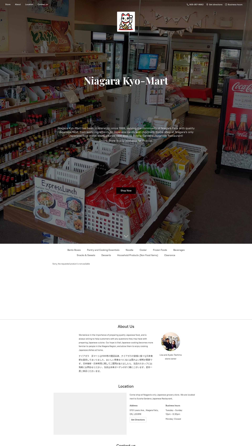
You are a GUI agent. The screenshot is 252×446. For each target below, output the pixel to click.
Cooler (143, 250)
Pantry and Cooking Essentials (103, 250)
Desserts (106, 255)
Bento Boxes (74, 250)
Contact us (43, 4)
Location (29, 4)
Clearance (169, 255)
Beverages (179, 250)
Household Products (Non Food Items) (137, 255)
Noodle (129, 250)
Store (7, 4)
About (18, 4)
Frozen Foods (160, 250)
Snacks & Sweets (86, 255)
